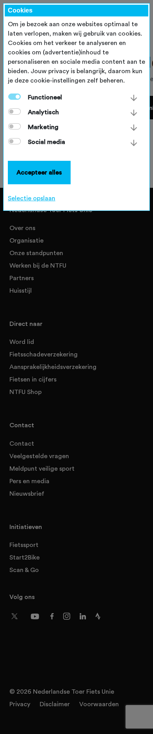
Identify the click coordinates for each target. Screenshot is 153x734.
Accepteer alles (39, 172)
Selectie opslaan (31, 198)
